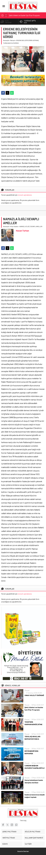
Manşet (12, 40)
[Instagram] (12, 825)
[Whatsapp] (16, 825)
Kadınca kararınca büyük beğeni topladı (35, 796)
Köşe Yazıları (14, 226)
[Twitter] (7, 825)
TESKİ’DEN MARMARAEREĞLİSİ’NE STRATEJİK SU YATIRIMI (34, 724)
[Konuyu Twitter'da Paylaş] (7, 93)
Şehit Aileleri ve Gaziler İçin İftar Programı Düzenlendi (34, 709)
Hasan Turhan (22, 230)
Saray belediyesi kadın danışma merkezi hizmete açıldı (34, 782)
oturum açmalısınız (25, 195)
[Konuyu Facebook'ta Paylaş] (3, 93)
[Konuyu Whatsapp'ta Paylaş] (12, 93)
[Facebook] (3, 825)
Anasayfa (6, 40)
